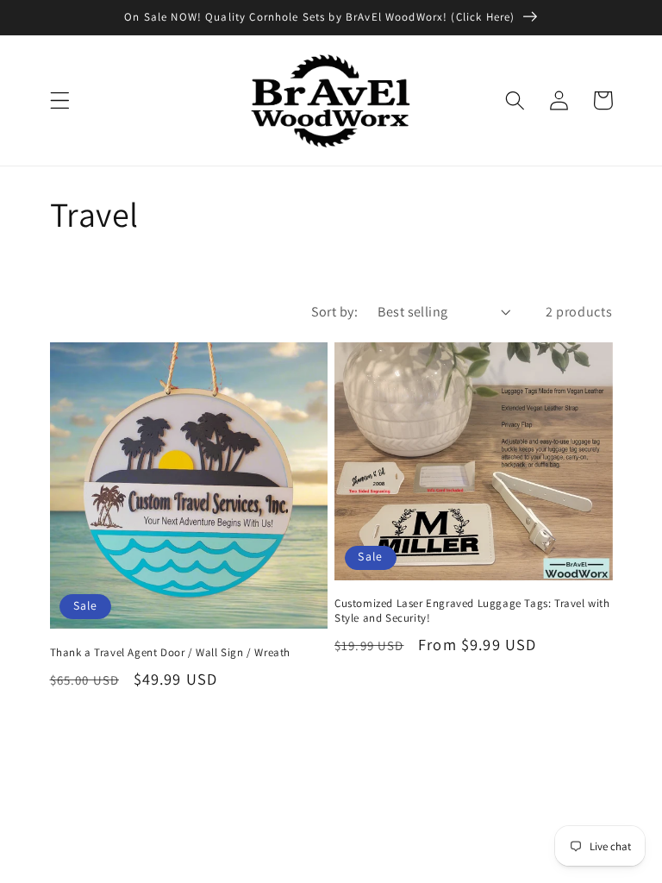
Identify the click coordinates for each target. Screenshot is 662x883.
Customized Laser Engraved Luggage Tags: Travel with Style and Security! (472, 611)
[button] (60, 100)
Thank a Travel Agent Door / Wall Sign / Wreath (170, 653)
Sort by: (335, 312)
